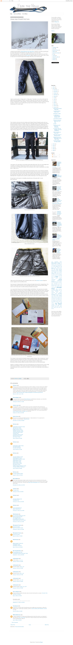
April (54, 102)
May (54, 100)
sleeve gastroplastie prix (17, 507)
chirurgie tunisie (16, 490)
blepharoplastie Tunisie (17, 460)
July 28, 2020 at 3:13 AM (17, 449)
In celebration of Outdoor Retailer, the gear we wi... (56, 116)
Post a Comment (15, 622)
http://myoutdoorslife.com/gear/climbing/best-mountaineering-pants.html (30, 392)
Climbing (54, 58)
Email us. (53, 30)
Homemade (53, 280)
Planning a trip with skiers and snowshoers (56, 126)
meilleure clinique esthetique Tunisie (19, 465)
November (56, 91)
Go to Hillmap (24, 13)
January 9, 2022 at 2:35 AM (18, 561)
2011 (54, 145)
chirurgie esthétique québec (18, 473)
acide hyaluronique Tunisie (18, 432)
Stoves (54, 301)
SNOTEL (54, 299)
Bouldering (57, 268)
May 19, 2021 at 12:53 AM (17, 547)
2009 (54, 148)
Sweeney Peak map (59, 301)
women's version (39, 280)
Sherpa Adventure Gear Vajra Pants (27, 51)
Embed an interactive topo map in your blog (57, 121)
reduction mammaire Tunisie (18, 431)
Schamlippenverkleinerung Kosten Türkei (20, 553)
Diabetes (54, 59)
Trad (61, 302)
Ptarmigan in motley (57, 113)
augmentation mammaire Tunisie (19, 426)
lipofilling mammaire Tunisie (18, 430)
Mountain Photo (55, 50)
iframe (52, 283)
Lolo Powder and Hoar (57, 118)
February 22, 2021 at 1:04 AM (18, 529)
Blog (11, 13)
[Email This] (24, 378)
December (56, 89)
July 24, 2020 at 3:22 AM (17, 438)
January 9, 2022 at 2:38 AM (18, 581)
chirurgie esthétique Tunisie (18, 456)
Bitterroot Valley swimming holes (56, 267)
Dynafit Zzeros (58, 273)
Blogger (41, 642)
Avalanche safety (55, 56)
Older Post (47, 624)
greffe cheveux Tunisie (17, 461)
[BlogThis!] (25, 378)
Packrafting (60, 293)
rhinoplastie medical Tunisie (18, 434)
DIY (53, 54)
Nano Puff (60, 290)
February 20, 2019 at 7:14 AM (18, 401)
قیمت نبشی (21, 579)
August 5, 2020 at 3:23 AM (18, 475)
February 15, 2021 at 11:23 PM (18, 510)
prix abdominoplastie (16, 446)
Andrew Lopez (16, 405)
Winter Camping (59, 306)
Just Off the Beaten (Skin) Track (56, 111)
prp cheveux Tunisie (16, 436)
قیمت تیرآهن (22, 573)
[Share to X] (26, 378)
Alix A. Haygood (16, 591)
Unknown (15, 385)
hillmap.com (57, 21)
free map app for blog (56, 275)
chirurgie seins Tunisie (17, 427)
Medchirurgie (15, 514)
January (55, 107)
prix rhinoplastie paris (17, 517)
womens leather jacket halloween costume (39, 608)
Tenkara (52, 302)
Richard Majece (16, 397)
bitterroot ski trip (59, 266)
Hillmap (53, 51)
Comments (55, 156)
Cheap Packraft (59, 269)
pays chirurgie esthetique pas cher (19, 515)
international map (57, 283)
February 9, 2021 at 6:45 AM (18, 491)
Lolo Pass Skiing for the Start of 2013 (57, 141)
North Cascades (59, 292)
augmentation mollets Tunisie (18, 445)
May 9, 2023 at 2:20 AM (17, 595)
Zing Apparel (15, 605)
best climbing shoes (59, 265)
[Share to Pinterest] (28, 378)
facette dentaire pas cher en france (19, 520)
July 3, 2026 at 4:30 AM (17, 620)
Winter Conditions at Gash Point (57, 133)
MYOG (57, 290)
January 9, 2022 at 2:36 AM (18, 568)
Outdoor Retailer (54, 293)
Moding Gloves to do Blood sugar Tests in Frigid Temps (57, 138)
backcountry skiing (55, 52)
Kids (61, 283)
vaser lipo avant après (17, 447)
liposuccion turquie (16, 526)
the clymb (28, 55)
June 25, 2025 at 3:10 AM (17, 611)
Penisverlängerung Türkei (17, 552)
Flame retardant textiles (17, 411)
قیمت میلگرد (22, 566)
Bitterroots (53, 268)
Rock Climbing (59, 295)
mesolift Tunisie (16, 433)
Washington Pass (54, 305)
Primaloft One (58, 294)
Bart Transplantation (17, 550)
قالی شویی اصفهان (23, 586)
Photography (53, 294)
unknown (15, 488)
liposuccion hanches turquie (18, 527)
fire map (55, 274)
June (55, 99)
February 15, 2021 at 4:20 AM (18, 501)
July (54, 97)
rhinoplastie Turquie (16, 544)
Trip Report (54, 47)
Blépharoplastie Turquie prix (18, 543)
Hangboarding (53, 279)
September (56, 94)
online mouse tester (21, 617)
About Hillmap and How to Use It (59, 176)
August (55, 96)
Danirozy (14, 424)
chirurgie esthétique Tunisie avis (19, 466)
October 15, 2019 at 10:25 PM (18, 412)
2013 (54, 88)
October (55, 93)
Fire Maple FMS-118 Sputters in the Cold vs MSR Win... (57, 129)
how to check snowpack (58, 281)
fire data (52, 274)
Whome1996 (15, 478)
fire (61, 273)
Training (53, 55)
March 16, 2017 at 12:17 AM (18, 393)
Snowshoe (54, 300)
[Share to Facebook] (27, 378)
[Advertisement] (32, 635)
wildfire (58, 305)
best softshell (53, 266)
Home (30, 624)
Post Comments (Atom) (19, 626)
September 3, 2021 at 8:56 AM (18, 554)
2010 (54, 147)
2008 (54, 150)
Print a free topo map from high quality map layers (59, 188)
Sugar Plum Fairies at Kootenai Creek (57, 135)
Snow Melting (58, 299)
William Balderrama (16, 614)
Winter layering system (54, 307)
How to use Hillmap (17, 13)
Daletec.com (25, 411)
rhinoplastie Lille (16, 500)
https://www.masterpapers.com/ (34, 482)
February (55, 105)
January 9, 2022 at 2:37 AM (18, 574)
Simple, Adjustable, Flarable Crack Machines (59, 250)
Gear (53, 48)
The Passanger (57, 302)
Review (55, 295)
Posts (54, 154)
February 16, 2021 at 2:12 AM (18, 521)
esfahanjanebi (15, 558)
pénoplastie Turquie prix (17, 545)
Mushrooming (53, 290)
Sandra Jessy (15, 416)
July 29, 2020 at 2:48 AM (17, 468)
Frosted (54, 123)
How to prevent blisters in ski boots (56, 282)
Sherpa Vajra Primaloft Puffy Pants (57, 109)
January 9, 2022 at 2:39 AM (18, 587)
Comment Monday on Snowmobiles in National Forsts (59, 224)
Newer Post (13, 624)
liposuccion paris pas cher (17, 516)
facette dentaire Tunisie (17, 462)
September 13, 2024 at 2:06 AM (18, 602)
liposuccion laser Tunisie (17, 435)
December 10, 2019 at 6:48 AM (18, 420)
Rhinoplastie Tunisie (17, 525)
